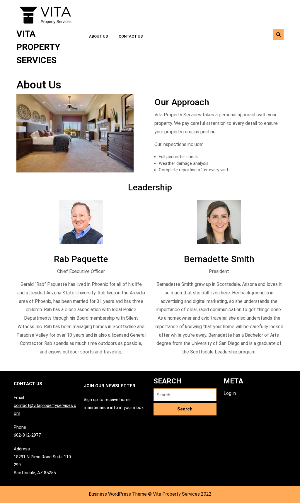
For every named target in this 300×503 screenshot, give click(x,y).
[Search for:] (185, 395)
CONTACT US (131, 36)
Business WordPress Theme (118, 494)
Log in (230, 393)
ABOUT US (98, 36)
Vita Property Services (38, 46)
